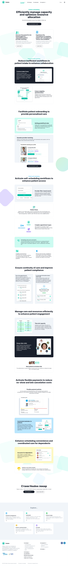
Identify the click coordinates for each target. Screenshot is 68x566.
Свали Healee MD (40, 491)
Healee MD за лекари (28, 558)
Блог (26, 549)
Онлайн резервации (29, 547)
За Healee (42, 549)
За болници (29, 2)
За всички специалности (30, 545)
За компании (35, 2)
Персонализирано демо (33, 24)
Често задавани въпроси (44, 545)
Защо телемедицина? (29, 548)
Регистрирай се (28, 491)
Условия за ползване (22, 563)
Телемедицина (28, 544)
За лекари (22, 2)
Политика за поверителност (33, 563)
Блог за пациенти (44, 547)
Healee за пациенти (28, 556)
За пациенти (42, 2)
